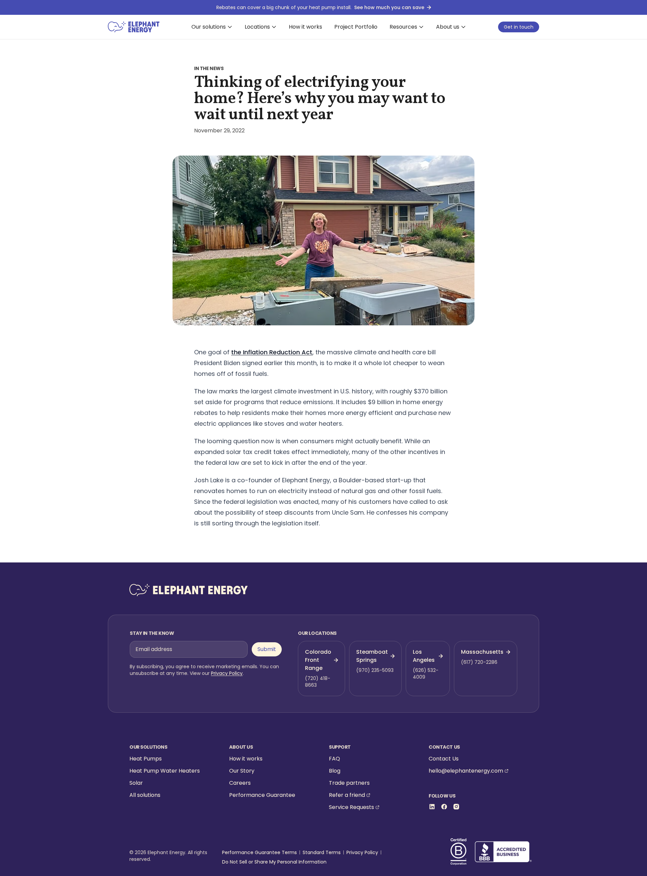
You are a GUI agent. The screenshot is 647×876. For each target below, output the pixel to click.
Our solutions (208, 27)
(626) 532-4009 (425, 673)
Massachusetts (482, 652)
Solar (136, 783)
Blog (334, 771)
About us (447, 27)
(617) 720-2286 (479, 662)
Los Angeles (424, 656)
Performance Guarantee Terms (259, 852)
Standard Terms (322, 852)
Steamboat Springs (372, 656)
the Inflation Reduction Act (271, 352)
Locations (257, 27)
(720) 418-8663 (317, 681)
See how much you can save (389, 7)
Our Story (241, 771)
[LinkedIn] (432, 806)
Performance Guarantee (262, 795)
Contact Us (444, 759)
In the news (208, 68)
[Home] (133, 27)
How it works (305, 27)
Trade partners (349, 783)
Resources (403, 27)
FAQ (334, 759)
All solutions (144, 795)
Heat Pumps (145, 759)
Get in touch (518, 27)
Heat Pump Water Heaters (164, 771)
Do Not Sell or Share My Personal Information (274, 861)
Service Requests (351, 807)
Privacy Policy (227, 673)
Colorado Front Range (318, 660)
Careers (240, 783)
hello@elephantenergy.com (466, 771)
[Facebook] (444, 806)
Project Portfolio (355, 27)
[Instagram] (456, 806)
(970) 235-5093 (375, 670)
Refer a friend (347, 795)
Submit (266, 649)
